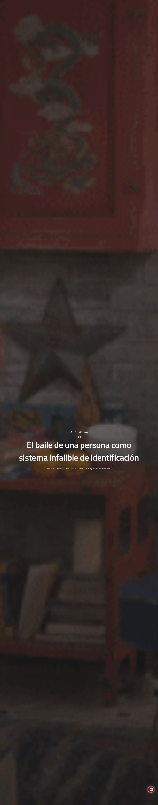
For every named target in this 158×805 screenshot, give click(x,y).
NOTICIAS (83, 432)
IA (71, 432)
